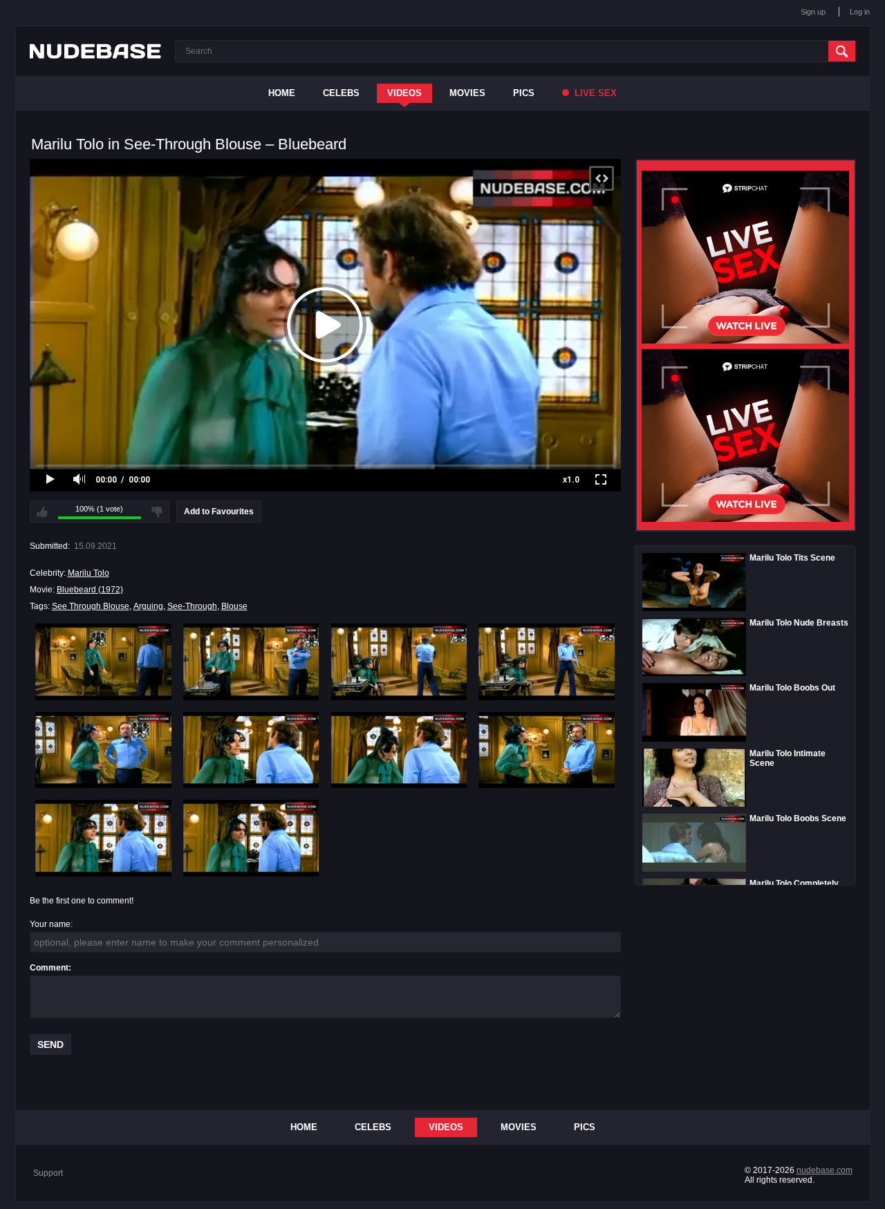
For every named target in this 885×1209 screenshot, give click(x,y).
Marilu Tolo (88, 573)
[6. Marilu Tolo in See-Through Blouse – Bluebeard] (251, 750)
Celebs (341, 93)
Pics (523, 93)
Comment (49, 968)
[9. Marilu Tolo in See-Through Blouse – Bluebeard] (103, 838)
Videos (404, 93)
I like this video (42, 511)
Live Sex (594, 93)
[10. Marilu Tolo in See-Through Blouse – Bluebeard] (251, 838)
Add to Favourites (219, 511)
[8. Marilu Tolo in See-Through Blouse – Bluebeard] (546, 750)
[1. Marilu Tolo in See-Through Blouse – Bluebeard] (103, 662)
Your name (50, 924)
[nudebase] (95, 51)
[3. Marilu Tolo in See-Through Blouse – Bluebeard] (399, 662)
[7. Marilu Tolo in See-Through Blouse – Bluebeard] (399, 750)
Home (281, 93)
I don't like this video (157, 511)
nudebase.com (824, 1170)
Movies (467, 93)
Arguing (148, 606)
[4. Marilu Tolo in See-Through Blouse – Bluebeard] (546, 662)
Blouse (234, 606)
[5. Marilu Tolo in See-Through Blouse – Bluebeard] (103, 750)
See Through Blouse (90, 606)
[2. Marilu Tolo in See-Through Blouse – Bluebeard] (251, 662)
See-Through (192, 606)
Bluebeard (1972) (90, 589)
